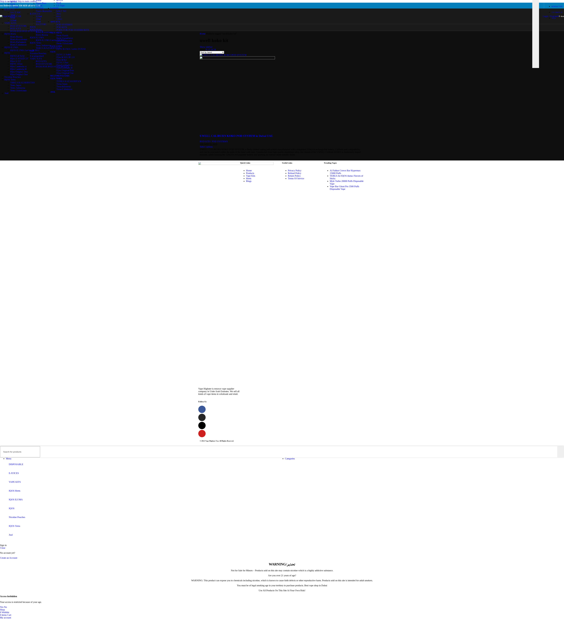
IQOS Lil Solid (17, 56)
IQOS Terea (35, 43)
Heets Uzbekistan (18, 44)
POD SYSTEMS (44, 64)
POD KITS (41, 61)
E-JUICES (35, 13)
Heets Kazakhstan (44, 32)
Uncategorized (36, 56)
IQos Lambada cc (18, 66)
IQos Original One (19, 74)
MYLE (13, 1)
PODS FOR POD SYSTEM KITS (52, 66)
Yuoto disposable (44, 11)
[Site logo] (10, 16)
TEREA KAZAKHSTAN (48, 48)
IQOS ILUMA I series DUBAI (50, 40)
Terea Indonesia (43, 45)
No (5, 607)
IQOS (33, 27)
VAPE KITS (36, 58)
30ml (38, 19)
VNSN (39, 6)
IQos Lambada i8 (18, 69)
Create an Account (8, 558)
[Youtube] (202, 433)
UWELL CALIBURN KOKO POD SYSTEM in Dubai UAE (236, 135)
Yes (1, 607)
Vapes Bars (41, 3)
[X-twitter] (202, 425)
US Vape (14, 7)
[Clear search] (530, 15)
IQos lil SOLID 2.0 (19, 58)
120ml (39, 16)
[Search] (560, 451)
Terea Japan (15, 85)
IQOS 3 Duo (16, 64)
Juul (32, 50)
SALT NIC (41, 24)
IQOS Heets (35, 29)
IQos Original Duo (19, 71)
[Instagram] (202, 417)
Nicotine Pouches (38, 53)
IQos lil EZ (15, 61)
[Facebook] (202, 409)
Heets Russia (42, 35)
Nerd (12, 4)
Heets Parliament (18, 42)
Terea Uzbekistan (18, 90)
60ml (38, 21)
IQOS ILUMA (37, 37)
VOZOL (40, 8)
